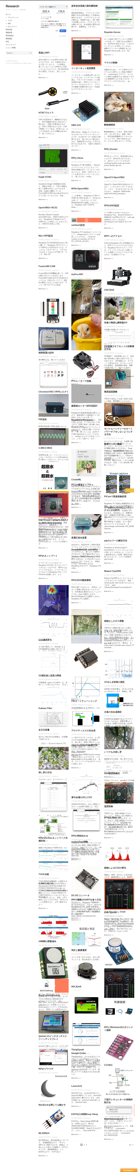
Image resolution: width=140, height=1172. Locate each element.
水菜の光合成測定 (113, 712)
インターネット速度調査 (83, 68)
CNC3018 (109, 290)
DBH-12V (76, 125)
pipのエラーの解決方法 (115, 540)
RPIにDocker (111, 149)
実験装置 (9, 33)
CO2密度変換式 (112, 773)
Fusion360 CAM (47, 266)
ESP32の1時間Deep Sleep (84, 1114)
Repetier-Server (112, 32)
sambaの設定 (78, 225)
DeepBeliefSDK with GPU (84, 549)
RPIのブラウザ (46, 1069)
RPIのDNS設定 (111, 205)
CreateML (76, 479)
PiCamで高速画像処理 (115, 496)
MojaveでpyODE (112, 571)
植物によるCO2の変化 (115, 868)
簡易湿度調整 (110, 392)
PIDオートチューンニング (84, 701)
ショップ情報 (11, 48)
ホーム (8, 14)
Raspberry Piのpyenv (82, 420)
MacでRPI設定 (46, 236)
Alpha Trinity (27, 63)
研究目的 (9, 30)
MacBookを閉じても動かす (52, 1105)
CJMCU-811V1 (46, 883)
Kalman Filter (45, 708)
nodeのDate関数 (79, 842)
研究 (9, 23)
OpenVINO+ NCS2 (48, 207)
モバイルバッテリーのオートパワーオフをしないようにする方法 (118, 432)
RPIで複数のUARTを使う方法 (86, 900)
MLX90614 (44, 1133)
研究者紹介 (10, 36)
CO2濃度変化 (45, 640)
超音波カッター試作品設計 (84, 406)
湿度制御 (108, 806)
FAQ (7, 42)
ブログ (10, 20)
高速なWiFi (44, 53)
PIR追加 (43, 419)
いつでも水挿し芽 (113, 752)
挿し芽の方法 (45, 772)
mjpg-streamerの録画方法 (84, 745)
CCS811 (108, 1065)
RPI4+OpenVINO (79, 188)
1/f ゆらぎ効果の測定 (114, 682)
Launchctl (76, 1086)
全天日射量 (44, 730)
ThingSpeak (77, 1049)
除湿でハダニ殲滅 (113, 444)
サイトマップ (11, 45)
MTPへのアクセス (113, 236)
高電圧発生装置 (79, 538)
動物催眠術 (109, 125)
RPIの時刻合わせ (79, 836)
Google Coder (78, 1053)
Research (12, 6)
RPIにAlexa (77, 158)
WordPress (17, 63)
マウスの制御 (110, 62)
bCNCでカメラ (46, 112)
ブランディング (13, 17)
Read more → (43, 77)
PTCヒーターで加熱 (81, 381)
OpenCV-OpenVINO (114, 177)
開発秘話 (9, 39)
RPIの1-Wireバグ (112, 817)
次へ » (131, 1145)
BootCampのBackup (49, 995)
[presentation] (111, 163)
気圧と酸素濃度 (79, 950)
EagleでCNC (45, 177)
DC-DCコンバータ (80, 895)
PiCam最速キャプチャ (82, 485)
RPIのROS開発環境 (81, 580)
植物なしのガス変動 (114, 621)
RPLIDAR (76, 987)
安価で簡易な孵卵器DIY (116, 322)
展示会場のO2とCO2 (81, 797)
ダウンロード (12, 26)
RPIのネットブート (48, 556)
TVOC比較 (44, 874)
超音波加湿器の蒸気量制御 (84, 6)
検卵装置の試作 (46, 353)
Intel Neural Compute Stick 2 (53, 520)
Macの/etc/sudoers (113, 1119)
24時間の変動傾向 (47, 941)
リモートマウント (113, 631)
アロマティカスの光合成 (83, 730)
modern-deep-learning (50, 523)
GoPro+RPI (77, 274)
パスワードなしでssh (115, 912)
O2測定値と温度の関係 (50, 675)
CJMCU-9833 (45, 448)
